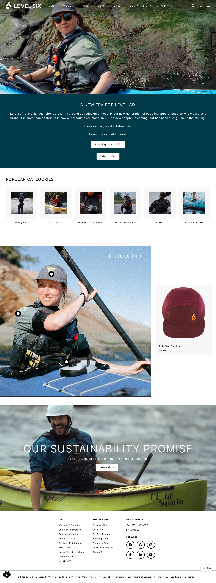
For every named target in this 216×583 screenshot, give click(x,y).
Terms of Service (142, 577)
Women (68, 6)
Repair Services (67, 538)
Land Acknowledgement (183, 577)
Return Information (69, 534)
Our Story (98, 529)
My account (65, 561)
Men (51, 6)
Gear (102, 6)
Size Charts (65, 547)
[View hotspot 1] (51, 274)
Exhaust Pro (108, 156)
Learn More (107, 467)
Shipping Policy (123, 577)
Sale (118, 6)
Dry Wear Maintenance (71, 543)
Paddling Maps (100, 538)
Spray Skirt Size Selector (72, 552)
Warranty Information (70, 525)
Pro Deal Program (102, 534)
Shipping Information (70, 529)
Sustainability (100, 525)
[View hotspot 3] (67, 362)
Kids (86, 6)
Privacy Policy (106, 577)
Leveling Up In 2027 (108, 144)
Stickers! (97, 552)
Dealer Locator (66, 556)
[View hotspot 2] (18, 313)
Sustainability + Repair (148, 6)
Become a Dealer (101, 543)
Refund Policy (161, 577)
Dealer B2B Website (103, 547)
